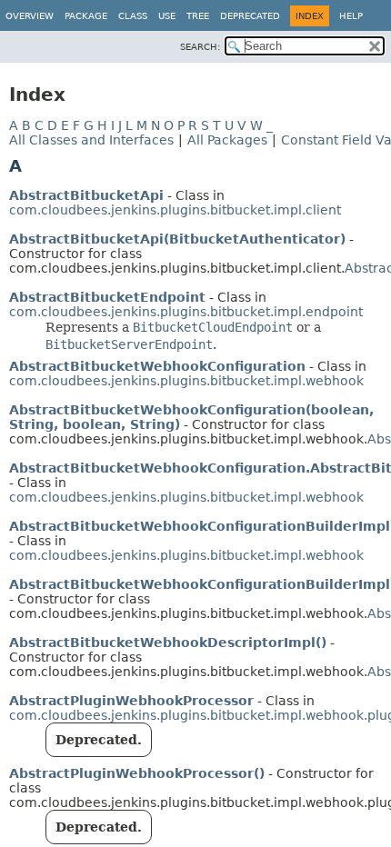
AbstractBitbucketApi (86, 195)
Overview (29, 16)
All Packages (227, 140)
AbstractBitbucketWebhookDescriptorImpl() (167, 642)
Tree (197, 16)
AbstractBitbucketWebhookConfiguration (157, 366)
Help (351, 16)
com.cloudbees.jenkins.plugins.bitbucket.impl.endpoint (186, 311)
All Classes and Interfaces (91, 140)
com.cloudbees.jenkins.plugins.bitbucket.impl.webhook (186, 381)
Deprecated (250, 16)
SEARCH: (200, 47)
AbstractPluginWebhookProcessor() (137, 773)
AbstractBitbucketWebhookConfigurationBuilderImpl (199, 526)
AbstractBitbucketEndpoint (107, 297)
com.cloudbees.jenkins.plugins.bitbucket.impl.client (175, 210)
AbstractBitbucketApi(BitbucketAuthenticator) (177, 239)
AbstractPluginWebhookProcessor (131, 700)
